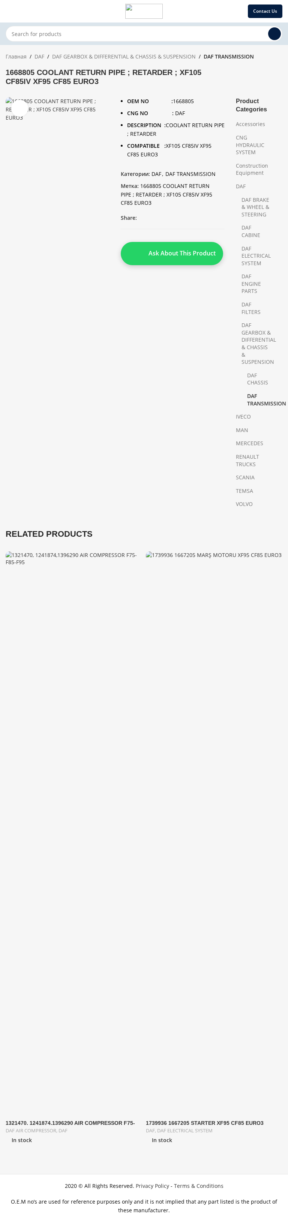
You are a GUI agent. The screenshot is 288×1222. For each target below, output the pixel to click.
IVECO (243, 416)
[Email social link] (159, 218)
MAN (242, 430)
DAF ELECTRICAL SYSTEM (256, 256)
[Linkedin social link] (177, 218)
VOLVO (244, 503)
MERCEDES (249, 443)
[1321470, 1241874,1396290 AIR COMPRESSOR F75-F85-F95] (74, 832)
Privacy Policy (152, 1185)
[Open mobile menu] (8, 11)
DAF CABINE (251, 231)
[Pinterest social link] (168, 218)
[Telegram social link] (195, 218)
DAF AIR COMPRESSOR (31, 1130)
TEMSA (244, 490)
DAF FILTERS (251, 308)
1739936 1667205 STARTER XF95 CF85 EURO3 (205, 1123)
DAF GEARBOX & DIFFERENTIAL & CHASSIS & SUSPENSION (124, 56)
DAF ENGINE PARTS (251, 283)
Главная (16, 56)
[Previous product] (259, 57)
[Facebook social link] (141, 218)
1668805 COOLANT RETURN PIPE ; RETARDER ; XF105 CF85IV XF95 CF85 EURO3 (166, 194)
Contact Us (265, 11)
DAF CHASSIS (257, 379)
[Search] (274, 33)
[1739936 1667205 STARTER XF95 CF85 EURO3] (214, 832)
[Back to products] (268, 57)
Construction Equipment (252, 169)
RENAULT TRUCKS (247, 460)
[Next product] (277, 57)
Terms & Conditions (199, 1185)
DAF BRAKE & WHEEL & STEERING (255, 207)
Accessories (250, 124)
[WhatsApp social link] (186, 218)
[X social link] (150, 218)
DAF (39, 56)
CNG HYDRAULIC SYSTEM (250, 145)
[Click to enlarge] (19, 108)
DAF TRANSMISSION (229, 56)
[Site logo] (144, 10)
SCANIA (245, 477)
